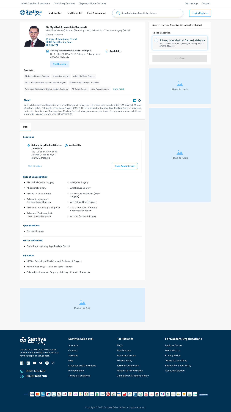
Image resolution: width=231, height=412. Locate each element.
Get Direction (60, 64)
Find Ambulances (126, 355)
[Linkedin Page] (28, 363)
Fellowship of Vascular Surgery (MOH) (110, 30)
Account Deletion (175, 370)
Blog (70, 360)
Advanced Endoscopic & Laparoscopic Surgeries (39, 215)
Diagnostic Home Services (92, 3)
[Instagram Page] (47, 363)
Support (206, 3)
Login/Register (200, 13)
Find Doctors (124, 350)
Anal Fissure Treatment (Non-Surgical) (85, 195)
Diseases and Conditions (82, 365)
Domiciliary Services (64, 3)
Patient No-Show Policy (130, 370)
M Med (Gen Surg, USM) (78, 30)
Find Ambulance (96, 13)
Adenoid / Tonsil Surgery (39, 193)
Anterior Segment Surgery (83, 216)
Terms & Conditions (79, 375)
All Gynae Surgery (79, 182)
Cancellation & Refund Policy (133, 375)
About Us (73, 345)
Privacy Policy (76, 370)
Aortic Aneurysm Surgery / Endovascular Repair (83, 209)
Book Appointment (125, 166)
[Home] (30, 12)
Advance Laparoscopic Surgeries (43, 207)
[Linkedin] (134, 100)
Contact (72, 350)
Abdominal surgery (36, 187)
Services (73, 355)
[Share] (139, 100)
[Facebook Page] (22, 363)
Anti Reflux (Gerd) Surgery (83, 202)
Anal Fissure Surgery (80, 187)
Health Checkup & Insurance (35, 3)
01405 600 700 (36, 376)
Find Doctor (55, 13)
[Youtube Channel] (34, 363)
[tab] (25, 127)
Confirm (180, 58)
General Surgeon (35, 231)
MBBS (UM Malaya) (55, 30)
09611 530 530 (36, 371)
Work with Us (172, 350)
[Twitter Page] (41, 363)
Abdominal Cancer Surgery (40, 182)
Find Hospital (74, 13)
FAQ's (120, 345)
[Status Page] (53, 363)
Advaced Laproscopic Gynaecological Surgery (39, 200)
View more (118, 88)
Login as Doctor (174, 345)
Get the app (191, 3)
